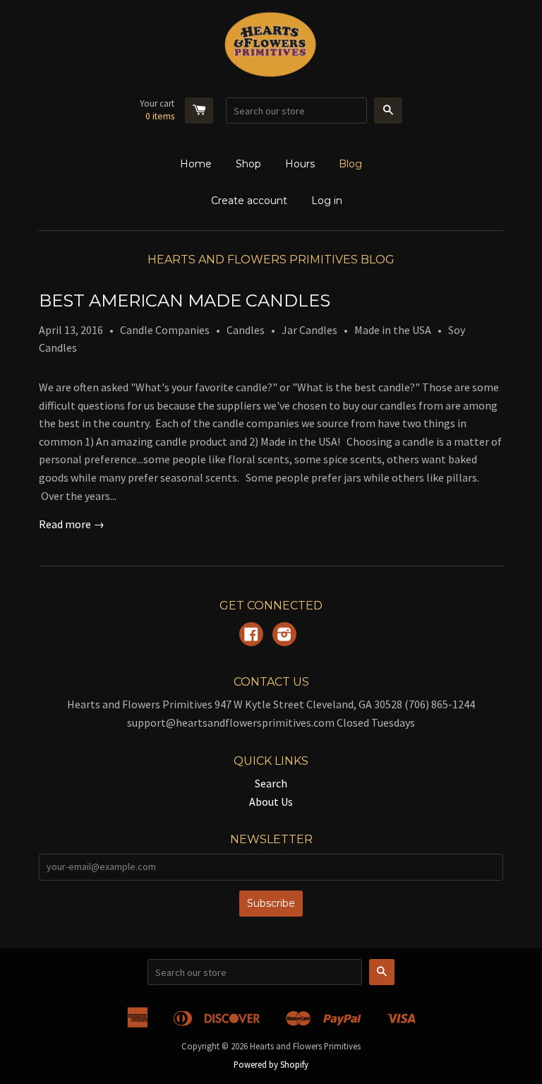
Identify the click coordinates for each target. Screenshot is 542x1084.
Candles (246, 330)
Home (196, 163)
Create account (249, 200)
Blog (350, 163)
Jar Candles (309, 330)
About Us (271, 801)
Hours (300, 163)
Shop (248, 163)
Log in (326, 200)
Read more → (71, 524)
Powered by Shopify (271, 1064)
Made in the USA (392, 330)
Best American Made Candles (184, 300)
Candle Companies (165, 330)
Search (271, 783)
